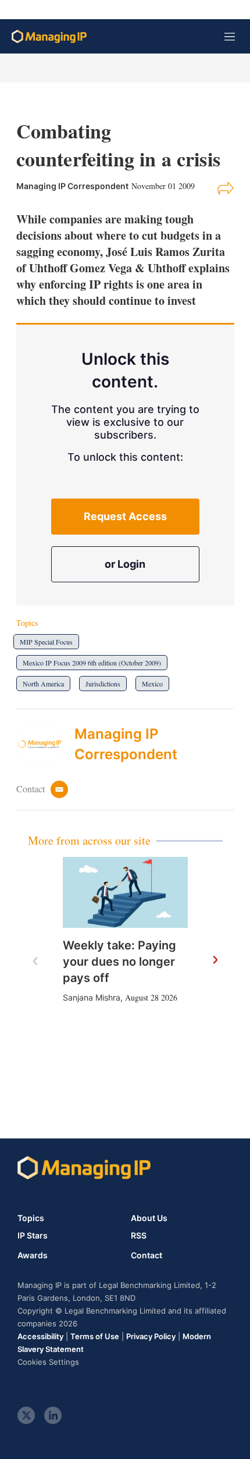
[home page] (49, 36)
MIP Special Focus (46, 641)
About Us (149, 1218)
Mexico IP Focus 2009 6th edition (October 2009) (92, 662)
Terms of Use (94, 1336)
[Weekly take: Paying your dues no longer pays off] (125, 892)
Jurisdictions (102, 683)
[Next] (214, 960)
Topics (30, 1218)
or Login (125, 564)
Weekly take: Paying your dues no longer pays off (119, 961)
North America (43, 683)
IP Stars (32, 1236)
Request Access (125, 516)
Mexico (152, 683)
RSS (139, 1236)
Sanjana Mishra (91, 997)
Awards (32, 1255)
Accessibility (40, 1336)
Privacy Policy (151, 1336)
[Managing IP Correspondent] (45, 744)
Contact (146, 1255)
